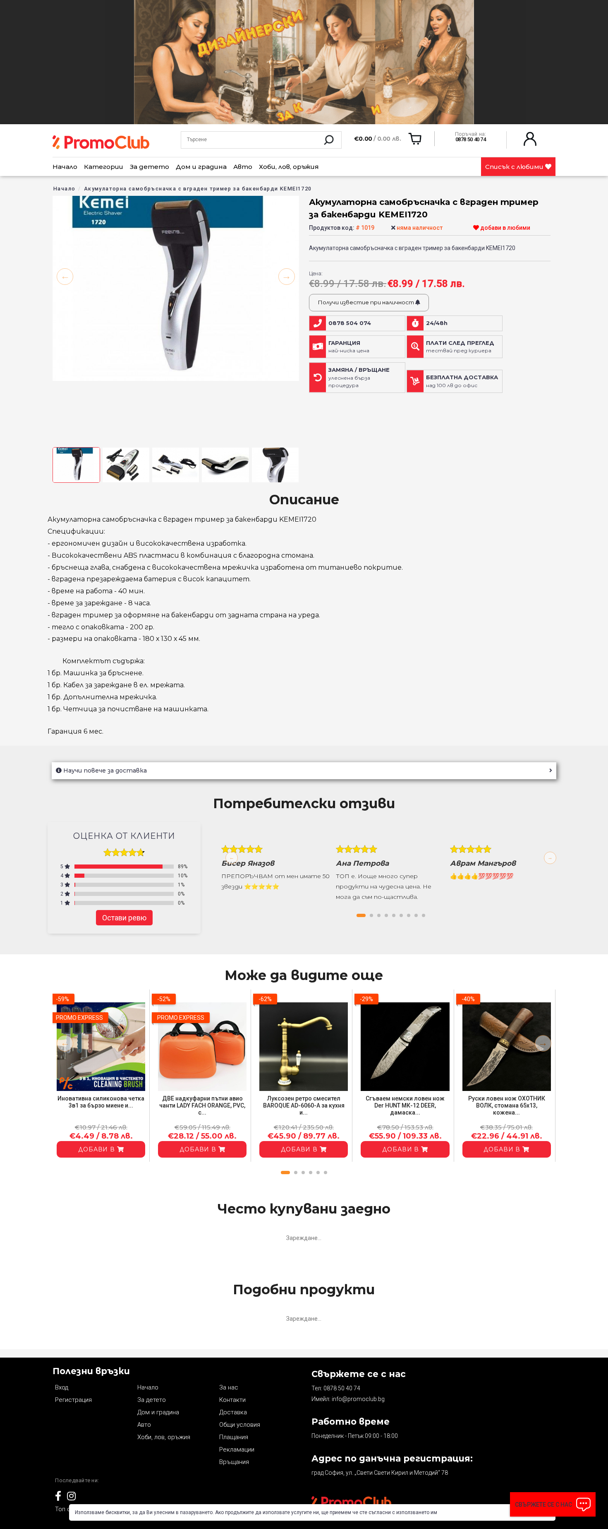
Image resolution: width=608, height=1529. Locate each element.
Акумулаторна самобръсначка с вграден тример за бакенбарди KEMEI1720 (198, 188)
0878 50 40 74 (341, 1388)
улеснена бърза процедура (359, 377)
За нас (228, 1387)
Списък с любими (515, 167)
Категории (103, 167)
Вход (61, 1387)
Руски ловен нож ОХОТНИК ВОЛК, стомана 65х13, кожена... (506, 1105)
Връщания (234, 1462)
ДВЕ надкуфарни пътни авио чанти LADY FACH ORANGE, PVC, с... (202, 1105)
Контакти (232, 1400)
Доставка (233, 1412)
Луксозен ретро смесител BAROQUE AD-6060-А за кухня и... (304, 1105)
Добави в (97, 1149)
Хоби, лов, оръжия (289, 167)
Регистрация (73, 1400)
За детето (149, 167)
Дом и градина (201, 167)
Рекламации (236, 1449)
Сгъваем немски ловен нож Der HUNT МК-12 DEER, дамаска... (405, 1105)
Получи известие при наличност (366, 302)
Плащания (233, 1437)
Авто (242, 167)
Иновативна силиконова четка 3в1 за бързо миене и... (100, 1102)
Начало (65, 167)
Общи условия (239, 1424)
